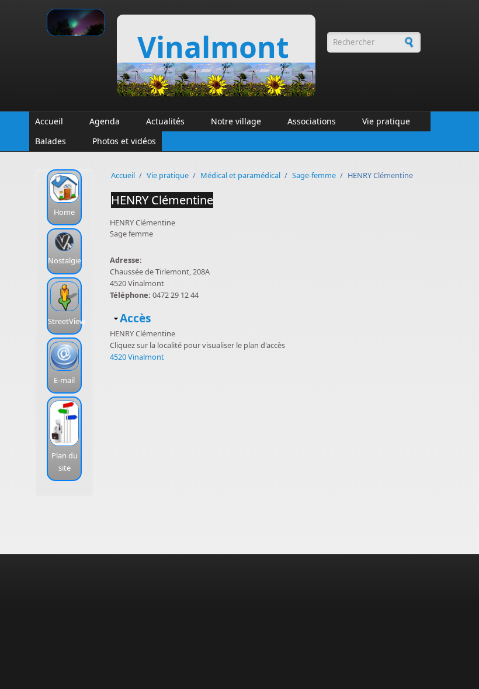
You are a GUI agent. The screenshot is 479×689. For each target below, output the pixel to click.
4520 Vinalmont (137, 357)
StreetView (66, 321)
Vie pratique (386, 121)
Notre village (236, 121)
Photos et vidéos (124, 141)
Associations (311, 121)
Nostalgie (64, 260)
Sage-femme (314, 175)
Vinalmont (213, 47)
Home (64, 212)
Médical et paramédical (240, 175)
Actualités (165, 121)
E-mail (64, 380)
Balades (50, 141)
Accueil (49, 121)
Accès (135, 318)
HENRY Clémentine (162, 200)
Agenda (104, 121)
